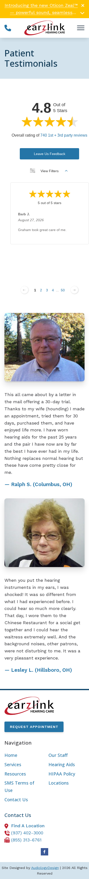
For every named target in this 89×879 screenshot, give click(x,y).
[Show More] (82, 13)
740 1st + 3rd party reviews (63, 135)
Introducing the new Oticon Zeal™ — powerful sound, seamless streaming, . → (41, 12)
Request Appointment (34, 727)
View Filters (50, 171)
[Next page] (74, 290)
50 (63, 290)
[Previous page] (24, 290)
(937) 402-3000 (27, 832)
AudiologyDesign (45, 868)
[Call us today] (7, 28)
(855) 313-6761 (26, 839)
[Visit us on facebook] (44, 851)
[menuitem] (22, 755)
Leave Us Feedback (49, 154)
